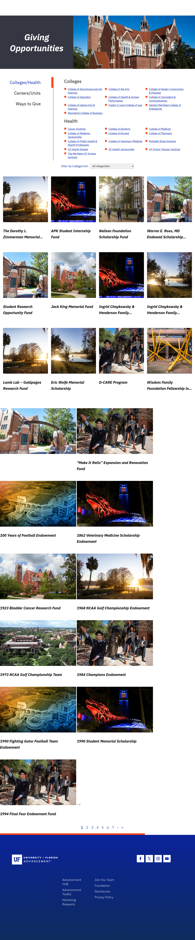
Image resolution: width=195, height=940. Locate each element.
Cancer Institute (77, 128)
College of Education (79, 97)
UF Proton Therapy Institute (164, 149)
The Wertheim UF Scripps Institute (82, 155)
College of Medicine (160, 128)
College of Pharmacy (160, 133)
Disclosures (102, 891)
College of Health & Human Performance (123, 99)
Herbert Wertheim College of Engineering (165, 107)
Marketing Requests (69, 902)
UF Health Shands (78, 149)
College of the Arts (118, 89)
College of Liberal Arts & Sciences (81, 107)
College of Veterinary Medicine (125, 141)
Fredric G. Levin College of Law (125, 105)
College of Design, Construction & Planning (166, 91)
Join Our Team (104, 880)
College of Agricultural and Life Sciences (85, 91)
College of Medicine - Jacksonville (79, 135)
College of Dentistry (119, 128)
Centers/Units (27, 93)
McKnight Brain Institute (162, 141)
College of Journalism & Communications (162, 99)
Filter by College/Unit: (75, 166)
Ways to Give (28, 104)
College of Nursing (118, 133)
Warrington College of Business (85, 113)
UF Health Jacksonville (121, 149)
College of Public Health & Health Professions (82, 143)
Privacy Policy (104, 897)
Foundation (102, 885)
